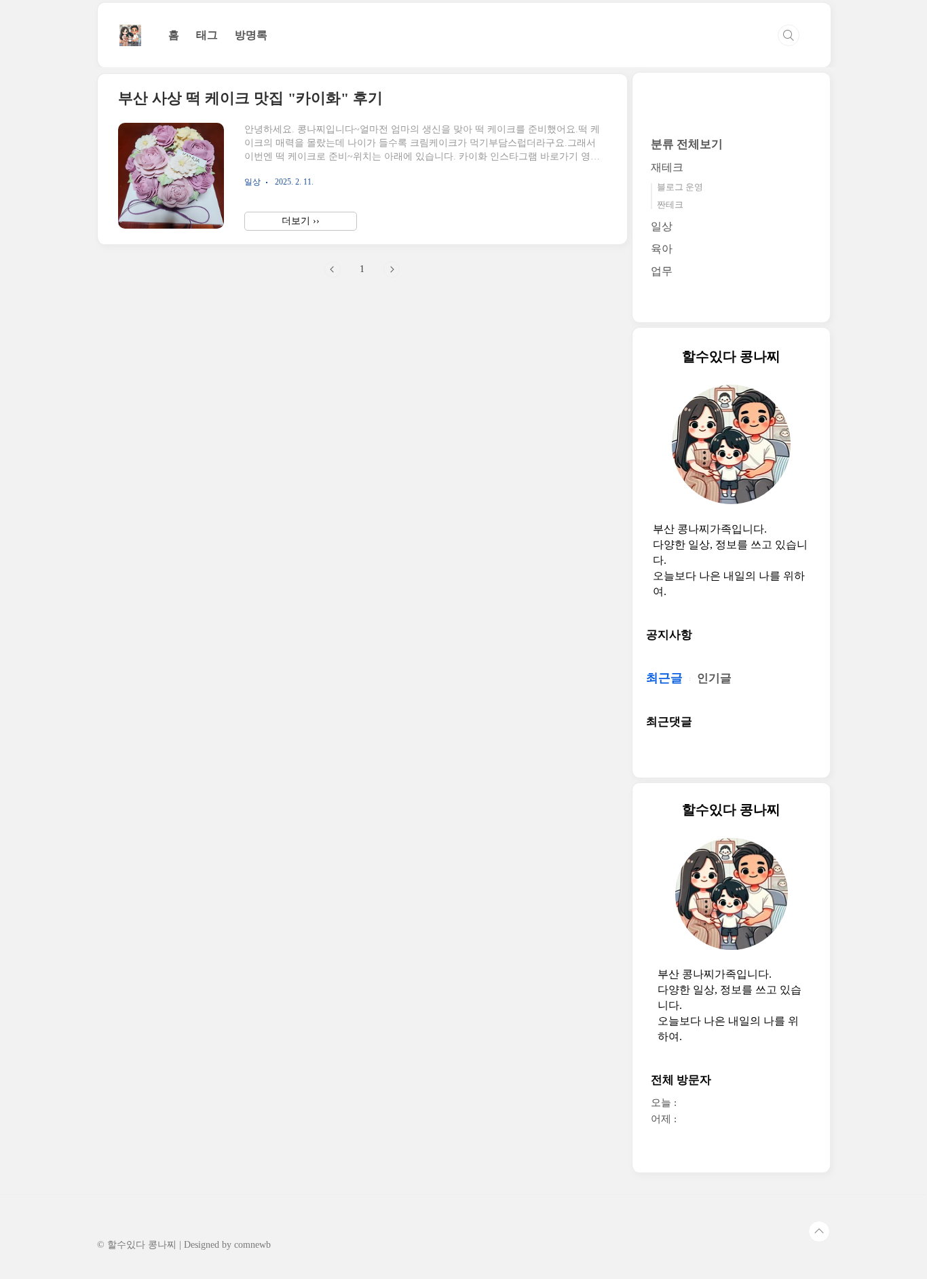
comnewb (252, 1245)
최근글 (664, 678)
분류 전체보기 (687, 144)
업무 (662, 271)
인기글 (714, 678)
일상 (662, 226)
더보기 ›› (301, 221)
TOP (819, 1231)
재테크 (667, 167)
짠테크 (670, 204)
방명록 (251, 35)
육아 (662, 248)
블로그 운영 (680, 187)
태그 (207, 35)
